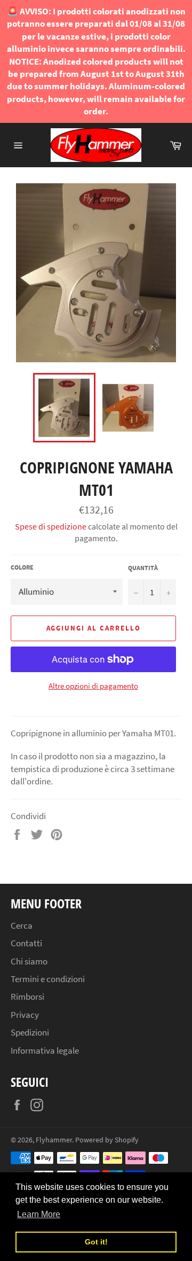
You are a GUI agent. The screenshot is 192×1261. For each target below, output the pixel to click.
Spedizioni (30, 1032)
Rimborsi (27, 996)
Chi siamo (29, 961)
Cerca (22, 925)
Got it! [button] (96, 1241)
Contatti (26, 943)
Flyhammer (54, 1140)
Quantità (143, 568)
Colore (22, 567)
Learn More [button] (38, 1214)
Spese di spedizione (50, 526)
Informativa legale (45, 1050)
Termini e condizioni (48, 979)
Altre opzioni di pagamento (93, 686)
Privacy (25, 1015)
